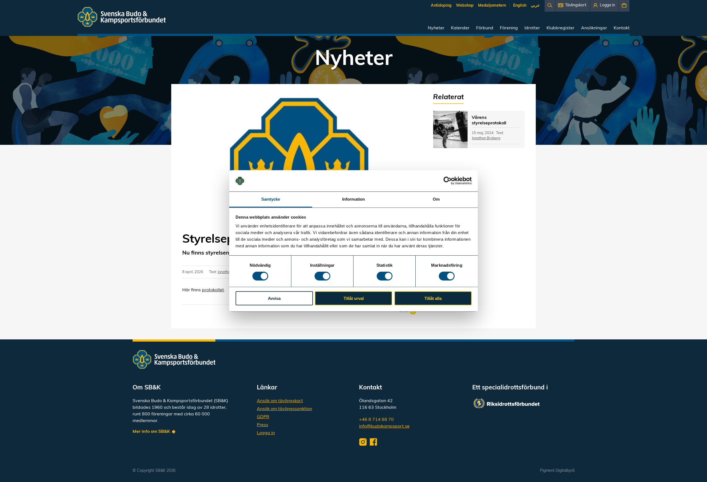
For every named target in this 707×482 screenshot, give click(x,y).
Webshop (465, 6)
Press (262, 425)
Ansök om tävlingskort (280, 401)
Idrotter (532, 28)
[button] (572, 6)
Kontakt (622, 28)
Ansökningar (594, 28)
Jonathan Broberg (486, 138)
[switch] (322, 276)
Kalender (460, 28)
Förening (509, 28)
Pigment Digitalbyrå (557, 471)
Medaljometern (492, 6)
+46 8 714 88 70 (376, 420)
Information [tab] (353, 199)
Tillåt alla (433, 298)
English (519, 6)
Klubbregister (560, 28)
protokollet (213, 290)
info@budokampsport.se (384, 426)
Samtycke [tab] (270, 199)
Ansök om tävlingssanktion (284, 409)
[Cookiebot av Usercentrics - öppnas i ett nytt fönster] (447, 181)
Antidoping (441, 6)
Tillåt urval (354, 298)
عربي (535, 6)
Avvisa (274, 298)
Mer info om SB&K (151, 431)
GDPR (263, 417)
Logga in (266, 433)
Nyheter (436, 28)
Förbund (484, 28)
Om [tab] (436, 199)
